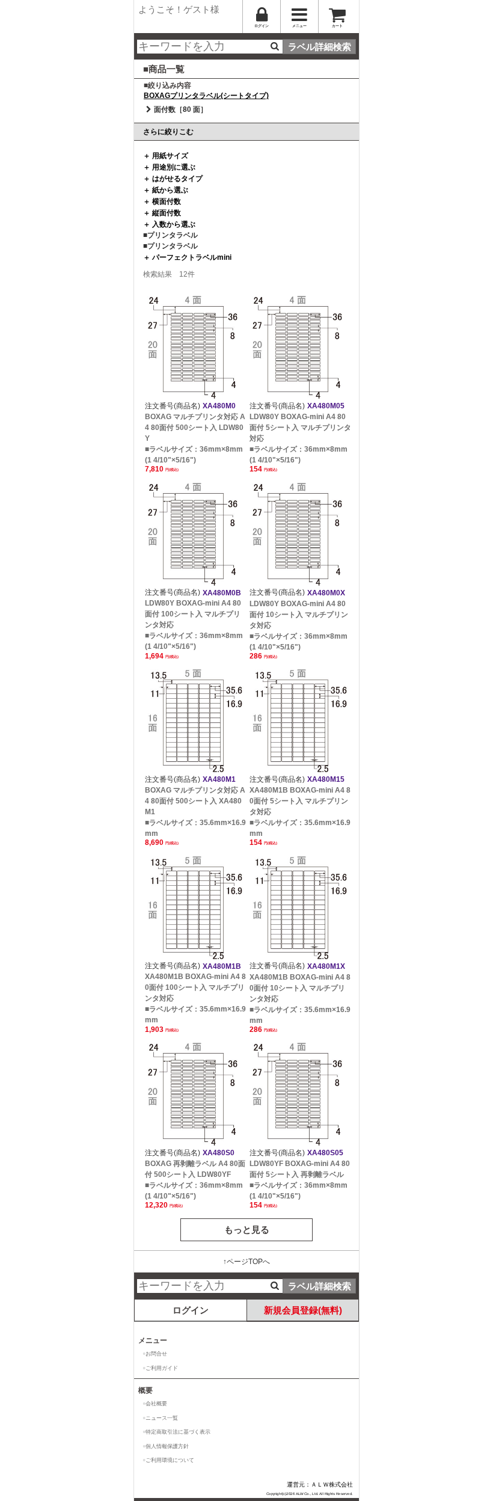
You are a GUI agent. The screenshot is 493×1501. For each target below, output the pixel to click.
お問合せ (156, 1354)
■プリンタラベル (170, 235)
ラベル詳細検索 (319, 46)
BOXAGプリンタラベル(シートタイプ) (206, 95)
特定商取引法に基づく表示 (177, 1432)
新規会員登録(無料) (303, 1310)
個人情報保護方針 (167, 1446)
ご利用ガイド (161, 1368)
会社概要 (156, 1404)
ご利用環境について (169, 1460)
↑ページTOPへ (246, 1261)
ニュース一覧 (161, 1418)
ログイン (191, 1310)
